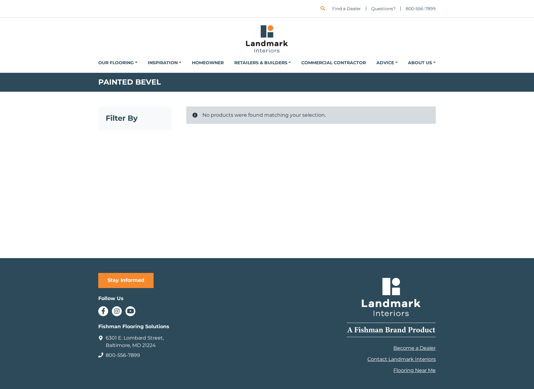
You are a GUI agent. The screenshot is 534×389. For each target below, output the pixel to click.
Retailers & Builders (260, 62)
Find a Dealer (346, 8)
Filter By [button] (122, 118)
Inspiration (163, 62)
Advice (385, 62)
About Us (420, 62)
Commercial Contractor (333, 62)
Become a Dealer (414, 348)
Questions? (383, 8)
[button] (322, 8)
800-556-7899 (421, 8)
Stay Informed (126, 280)
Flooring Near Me (414, 370)
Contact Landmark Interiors (401, 359)
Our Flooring (116, 62)
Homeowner (208, 62)
